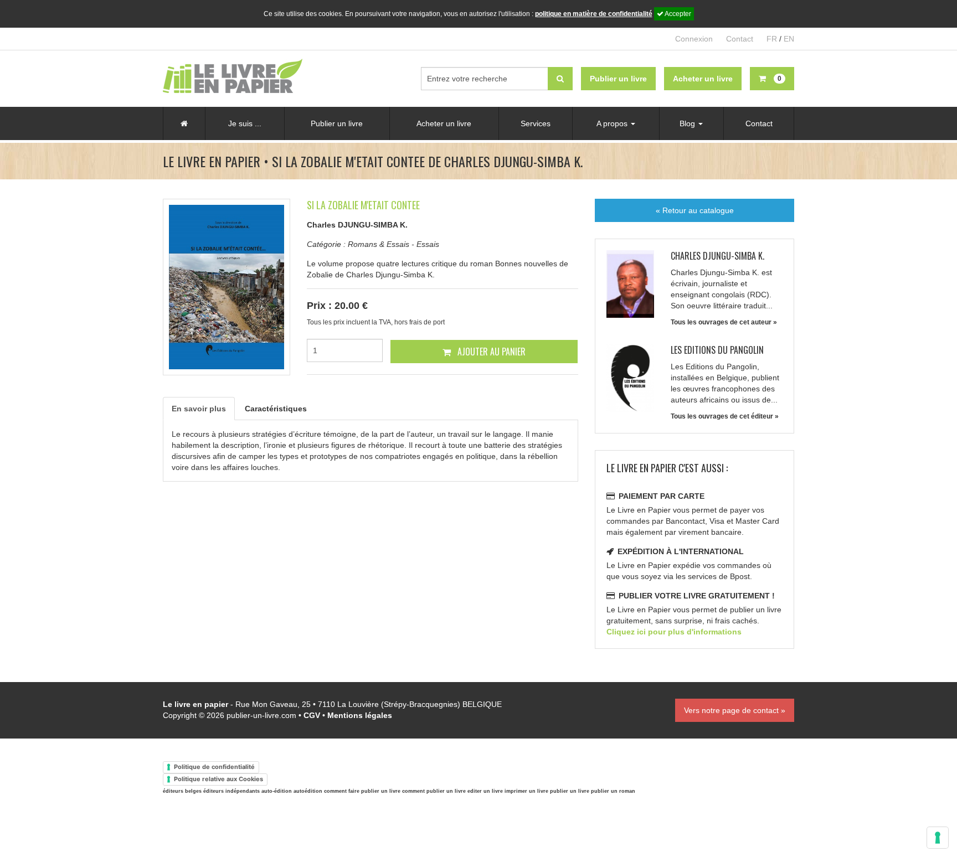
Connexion (694, 38)
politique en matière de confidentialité (593, 14)
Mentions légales (359, 715)
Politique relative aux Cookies (218, 779)
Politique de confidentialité (214, 767)
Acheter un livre (443, 123)
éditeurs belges (182, 791)
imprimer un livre (526, 791)
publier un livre (569, 791)
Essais (427, 244)
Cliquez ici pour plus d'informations (674, 631)
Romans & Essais (378, 244)
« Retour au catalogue (695, 210)
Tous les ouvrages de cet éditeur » (725, 416)
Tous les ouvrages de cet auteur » (724, 322)
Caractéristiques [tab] (276, 408)
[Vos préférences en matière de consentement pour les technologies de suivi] (937, 837)
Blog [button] (688, 123)
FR (771, 38)
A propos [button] (613, 123)
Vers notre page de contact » (734, 710)
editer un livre (485, 791)
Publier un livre (337, 123)
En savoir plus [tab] (199, 408)
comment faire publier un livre (362, 791)
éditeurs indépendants (231, 791)
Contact (739, 38)
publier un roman (613, 791)
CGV (311, 715)
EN (789, 38)
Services (535, 123)
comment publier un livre (434, 791)
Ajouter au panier (490, 351)
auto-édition (276, 791)
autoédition (308, 791)
